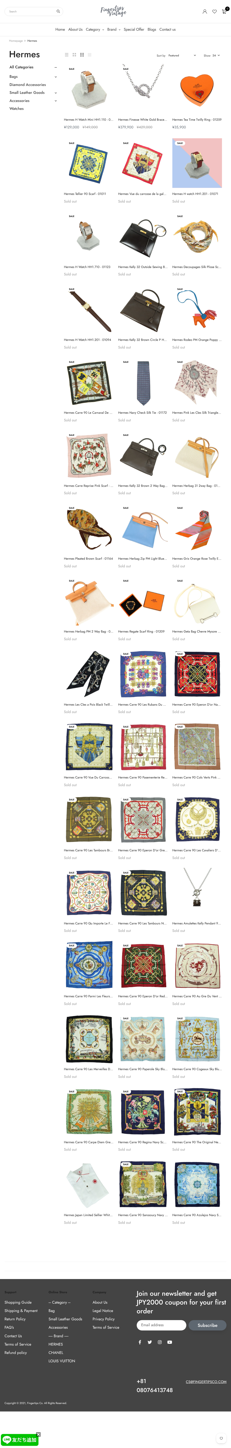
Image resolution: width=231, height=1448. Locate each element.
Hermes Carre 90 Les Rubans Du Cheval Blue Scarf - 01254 (158, 704)
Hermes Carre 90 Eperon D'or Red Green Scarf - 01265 (155, 996)
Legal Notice (102, 1311)
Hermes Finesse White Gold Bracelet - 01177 (148, 120)
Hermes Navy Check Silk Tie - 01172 (142, 413)
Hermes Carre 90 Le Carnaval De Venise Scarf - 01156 (100, 413)
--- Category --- (59, 1302)
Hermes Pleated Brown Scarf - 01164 (88, 559)
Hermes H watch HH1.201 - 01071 (195, 194)
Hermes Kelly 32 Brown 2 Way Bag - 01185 (147, 486)
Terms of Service (18, 1344)
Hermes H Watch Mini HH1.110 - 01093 (91, 120)
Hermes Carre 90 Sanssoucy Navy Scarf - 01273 (150, 1215)
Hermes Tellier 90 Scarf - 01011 (85, 194)
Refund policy (16, 1353)
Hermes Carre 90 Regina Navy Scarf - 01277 (148, 1142)
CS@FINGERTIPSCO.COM (206, 1382)
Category (93, 29)
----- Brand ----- (58, 1336)
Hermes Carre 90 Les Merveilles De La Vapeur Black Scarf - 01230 (108, 1069)
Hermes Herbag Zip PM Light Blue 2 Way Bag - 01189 (154, 559)
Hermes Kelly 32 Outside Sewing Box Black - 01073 (152, 267)
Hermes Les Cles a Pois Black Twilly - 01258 (93, 704)
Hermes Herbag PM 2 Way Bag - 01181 (90, 631)
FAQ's (9, 1327)
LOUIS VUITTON (62, 1361)
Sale (71, 143)
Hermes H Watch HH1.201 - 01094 (87, 340)
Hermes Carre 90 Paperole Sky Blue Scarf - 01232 (151, 1069)
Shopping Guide (18, 1302)
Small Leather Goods (27, 92)
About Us (75, 29)
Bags (13, 76)
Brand (112, 29)
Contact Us (13, 1336)
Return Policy (15, 1319)
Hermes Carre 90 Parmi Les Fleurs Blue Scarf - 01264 (100, 996)
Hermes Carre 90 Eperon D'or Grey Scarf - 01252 (151, 850)
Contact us (167, 29)
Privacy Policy (103, 1319)
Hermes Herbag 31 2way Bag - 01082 (197, 486)
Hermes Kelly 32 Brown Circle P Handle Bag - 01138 (153, 340)
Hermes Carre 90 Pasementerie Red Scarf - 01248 (151, 777)
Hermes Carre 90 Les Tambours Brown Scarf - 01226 (99, 850)
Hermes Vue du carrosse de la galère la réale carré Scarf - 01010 (161, 194)
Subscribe (207, 1325)
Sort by (161, 55)
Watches (16, 108)
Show (207, 55)
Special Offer (134, 29)
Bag (52, 1311)
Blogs (152, 29)
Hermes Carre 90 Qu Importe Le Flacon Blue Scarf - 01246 (103, 923)
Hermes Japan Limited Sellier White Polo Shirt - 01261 (100, 1215)
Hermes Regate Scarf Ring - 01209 (141, 631)
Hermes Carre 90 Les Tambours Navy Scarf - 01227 (152, 923)
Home (60, 29)
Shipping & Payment (21, 1311)
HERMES (56, 1344)
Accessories (19, 101)
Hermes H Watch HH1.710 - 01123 (87, 267)
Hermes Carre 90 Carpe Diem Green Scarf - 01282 (98, 1142)
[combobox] (34, 11)
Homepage (16, 41)
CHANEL (56, 1353)
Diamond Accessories (27, 85)
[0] (224, 11)
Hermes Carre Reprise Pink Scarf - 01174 (91, 486)
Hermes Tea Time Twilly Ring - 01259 (197, 120)
